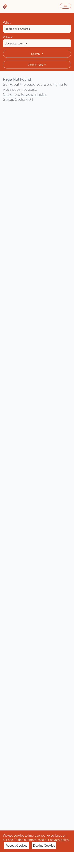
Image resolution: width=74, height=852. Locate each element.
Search (35, 53)
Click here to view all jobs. (25, 94)
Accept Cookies (16, 845)
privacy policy (60, 839)
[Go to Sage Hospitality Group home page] (5, 6)
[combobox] (37, 29)
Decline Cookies (44, 845)
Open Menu (65, 6)
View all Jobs (35, 64)
